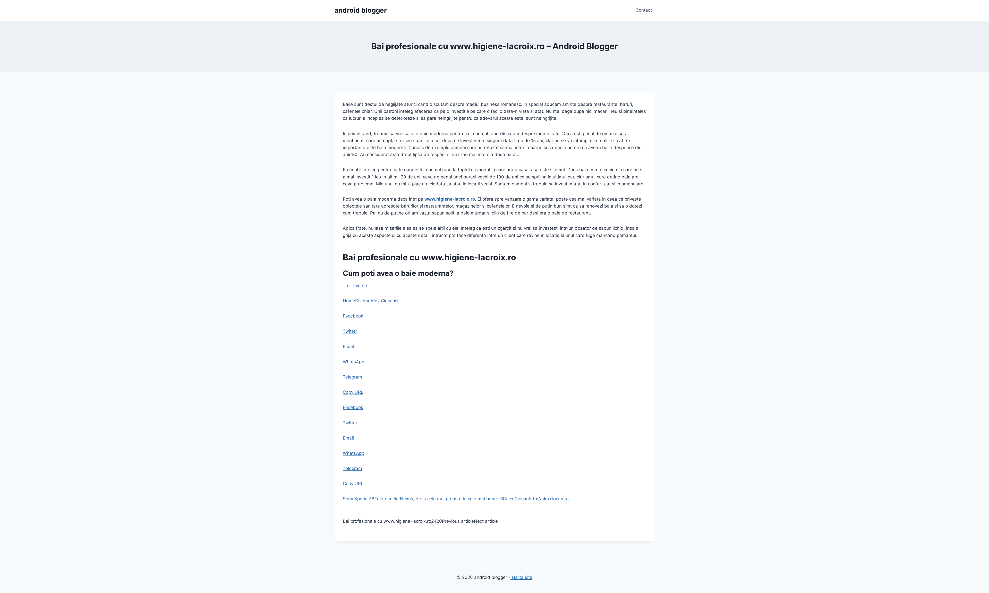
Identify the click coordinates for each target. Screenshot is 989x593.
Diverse (359, 285)
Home (349, 300)
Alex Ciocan (383, 300)
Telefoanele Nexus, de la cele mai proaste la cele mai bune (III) (439, 498)
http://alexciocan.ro (549, 498)
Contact (644, 10)
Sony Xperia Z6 (358, 498)
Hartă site (521, 577)
